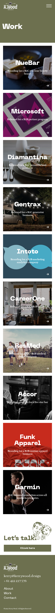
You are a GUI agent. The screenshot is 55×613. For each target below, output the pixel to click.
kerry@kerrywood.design (22, 576)
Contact (10, 598)
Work (8, 593)
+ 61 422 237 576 (15, 581)
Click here (27, 548)
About (8, 588)
